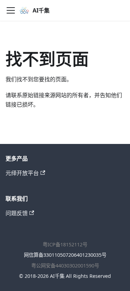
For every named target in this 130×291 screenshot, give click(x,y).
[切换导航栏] (11, 10)
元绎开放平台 (22, 173)
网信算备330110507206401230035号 (65, 255)
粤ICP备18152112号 (65, 244)
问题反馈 (17, 213)
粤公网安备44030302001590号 (65, 265)
